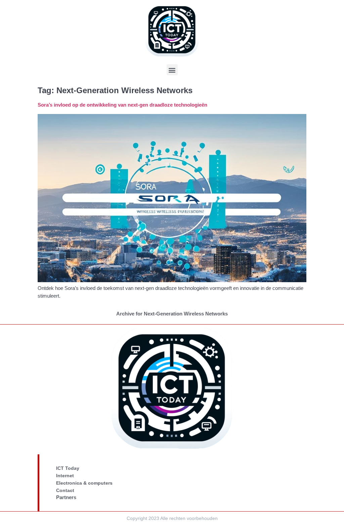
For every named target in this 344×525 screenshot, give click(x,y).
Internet (65, 475)
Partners (66, 497)
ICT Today (67, 468)
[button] (172, 69)
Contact (65, 490)
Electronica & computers (84, 483)
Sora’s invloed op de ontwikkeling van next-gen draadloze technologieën (122, 105)
